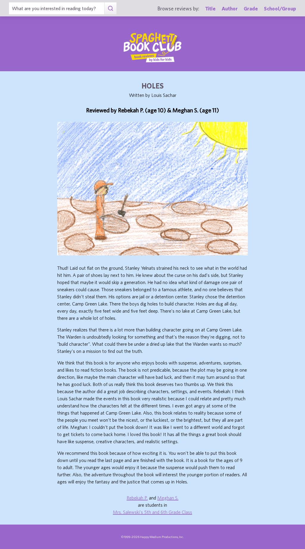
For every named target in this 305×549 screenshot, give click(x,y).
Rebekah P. (137, 497)
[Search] (110, 8)
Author (230, 8)
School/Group (280, 8)
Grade (251, 8)
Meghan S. (167, 497)
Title (210, 8)
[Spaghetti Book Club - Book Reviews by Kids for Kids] (152, 47)
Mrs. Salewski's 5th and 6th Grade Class (152, 512)
